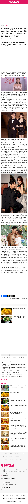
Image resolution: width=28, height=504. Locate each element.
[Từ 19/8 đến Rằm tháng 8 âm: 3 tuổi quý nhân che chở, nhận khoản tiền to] (5, 447)
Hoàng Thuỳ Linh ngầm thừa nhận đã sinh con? (12, 376)
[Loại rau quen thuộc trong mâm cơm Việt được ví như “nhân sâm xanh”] (6, 319)
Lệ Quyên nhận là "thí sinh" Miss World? (10, 372)
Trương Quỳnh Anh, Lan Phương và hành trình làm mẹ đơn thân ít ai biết (13, 365)
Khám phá (12, 459)
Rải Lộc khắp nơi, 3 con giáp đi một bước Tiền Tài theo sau (17, 413)
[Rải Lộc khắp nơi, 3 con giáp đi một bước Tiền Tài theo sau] (5, 414)
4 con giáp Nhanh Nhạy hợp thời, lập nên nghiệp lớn (18, 439)
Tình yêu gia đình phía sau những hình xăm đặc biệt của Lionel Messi (14, 358)
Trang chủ (2, 25)
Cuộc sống (5, 459)
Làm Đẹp (22, 453)
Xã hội (6, 453)
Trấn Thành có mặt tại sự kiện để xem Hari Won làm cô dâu (13, 361)
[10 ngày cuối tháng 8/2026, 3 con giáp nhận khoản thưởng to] (5, 421)
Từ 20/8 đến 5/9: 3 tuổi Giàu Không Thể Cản (18, 406)
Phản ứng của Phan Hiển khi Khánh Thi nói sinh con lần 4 (14, 370)
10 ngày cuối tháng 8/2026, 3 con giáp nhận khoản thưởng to (18, 419)
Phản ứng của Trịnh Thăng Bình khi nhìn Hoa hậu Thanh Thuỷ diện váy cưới (14, 368)
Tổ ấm (11, 453)
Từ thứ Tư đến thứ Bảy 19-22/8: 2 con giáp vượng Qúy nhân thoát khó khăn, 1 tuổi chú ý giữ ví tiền (18, 427)
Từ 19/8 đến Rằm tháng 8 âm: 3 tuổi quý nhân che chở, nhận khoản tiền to (18, 446)
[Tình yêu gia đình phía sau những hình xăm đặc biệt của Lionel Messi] (5, 388)
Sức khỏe (5, 456)
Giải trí (7, 25)
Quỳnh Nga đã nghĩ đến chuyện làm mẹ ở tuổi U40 (12, 374)
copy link (25, 298)
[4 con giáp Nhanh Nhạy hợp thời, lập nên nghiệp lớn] (5, 441)
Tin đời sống (19, 459)
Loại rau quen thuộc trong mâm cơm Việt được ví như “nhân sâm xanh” (19, 318)
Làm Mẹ (16, 453)
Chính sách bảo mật (17, 501)
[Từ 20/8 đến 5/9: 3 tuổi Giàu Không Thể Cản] (5, 408)
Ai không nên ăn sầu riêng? (19, 308)
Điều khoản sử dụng (10, 501)
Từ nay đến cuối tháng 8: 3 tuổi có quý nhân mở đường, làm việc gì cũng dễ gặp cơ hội (18, 433)
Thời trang (17, 456)
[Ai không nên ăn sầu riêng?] (6, 311)
